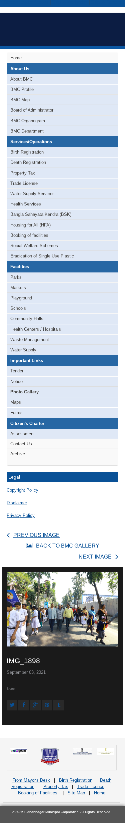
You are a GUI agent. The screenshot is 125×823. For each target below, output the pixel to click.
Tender (16, 370)
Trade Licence (90, 786)
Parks (16, 277)
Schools (18, 308)
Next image (95, 557)
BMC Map (20, 99)
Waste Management (29, 339)
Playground (21, 297)
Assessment (22, 433)
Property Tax (22, 173)
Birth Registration (27, 152)
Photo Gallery (24, 391)
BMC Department (27, 131)
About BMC (21, 79)
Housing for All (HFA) (30, 224)
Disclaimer (17, 502)
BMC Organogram (27, 120)
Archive (17, 453)
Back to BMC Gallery (67, 546)
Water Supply (23, 349)
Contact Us (21, 443)
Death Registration (28, 162)
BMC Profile (22, 89)
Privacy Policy (21, 515)
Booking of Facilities (37, 792)
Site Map (76, 792)
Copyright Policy (22, 490)
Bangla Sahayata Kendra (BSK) (40, 214)
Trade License (24, 183)
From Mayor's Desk (31, 780)
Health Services (25, 204)
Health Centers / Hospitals (35, 329)
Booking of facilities (29, 235)
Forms (16, 412)
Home (16, 57)
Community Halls (26, 318)
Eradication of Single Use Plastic (42, 255)
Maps (15, 402)
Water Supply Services (32, 193)
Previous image (36, 535)
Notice (16, 381)
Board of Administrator (31, 110)
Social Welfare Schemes (34, 245)
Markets (18, 287)
